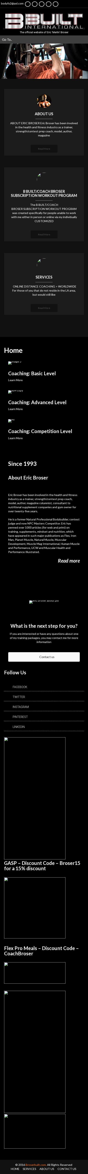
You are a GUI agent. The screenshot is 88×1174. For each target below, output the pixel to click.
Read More (44, 148)
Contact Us (67, 1169)
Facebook (20, 687)
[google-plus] (41, 4)
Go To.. (7, 39)
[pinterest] (55, 4)
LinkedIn (19, 727)
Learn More (15, 380)
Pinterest (20, 717)
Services (29, 1169)
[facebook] (27, 4)
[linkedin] (48, 4)
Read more (69, 561)
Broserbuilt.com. (36, 1164)
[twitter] (34, 4)
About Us (46, 1169)
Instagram (21, 707)
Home (15, 1169)
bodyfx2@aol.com (12, 3)
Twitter (19, 697)
